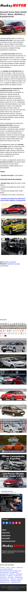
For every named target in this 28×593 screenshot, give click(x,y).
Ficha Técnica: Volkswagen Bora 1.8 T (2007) (13, 422)
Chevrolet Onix (3, 577)
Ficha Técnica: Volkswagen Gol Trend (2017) (13, 374)
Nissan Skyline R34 (14, 572)
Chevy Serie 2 (11, 577)
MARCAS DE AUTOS (8, 541)
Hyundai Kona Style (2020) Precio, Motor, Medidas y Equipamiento (13, 14)
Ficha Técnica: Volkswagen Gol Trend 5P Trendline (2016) (13, 358)
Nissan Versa (12, 574)
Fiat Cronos (2, 567)
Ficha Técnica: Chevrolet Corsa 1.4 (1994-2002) (13, 406)
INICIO (4, 530)
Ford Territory (3, 575)
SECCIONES (6, 538)
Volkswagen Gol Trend (5, 582)
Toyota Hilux (13, 578)
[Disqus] (13, 297)
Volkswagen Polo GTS (16, 582)
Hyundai (17, 264)
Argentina (10, 264)
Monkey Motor (11, 586)
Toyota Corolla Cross (4, 578)
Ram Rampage (19, 574)
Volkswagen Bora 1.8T (5, 580)
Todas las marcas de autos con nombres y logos (10, 570)
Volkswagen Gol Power (16, 580)
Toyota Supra (20, 578)
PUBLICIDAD (6, 535)
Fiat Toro (8, 567)
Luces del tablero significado (6, 569)
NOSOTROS (6, 532)
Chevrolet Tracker (19, 577)
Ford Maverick (10, 575)
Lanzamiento (4, 265)
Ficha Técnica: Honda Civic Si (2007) (13, 390)
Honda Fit (13, 567)
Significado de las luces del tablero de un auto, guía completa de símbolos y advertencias (13, 326)
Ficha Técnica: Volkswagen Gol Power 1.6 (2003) (13, 342)
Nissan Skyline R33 (4, 572)
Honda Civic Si (20, 567)
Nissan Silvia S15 (4, 574)
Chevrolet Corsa (17, 575)
